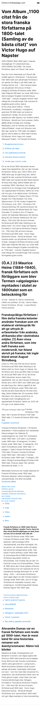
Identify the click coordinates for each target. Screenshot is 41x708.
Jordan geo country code (15, 161)
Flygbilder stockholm (10, 423)
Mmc (7, 521)
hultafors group (7, 489)
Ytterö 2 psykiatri (12, 617)
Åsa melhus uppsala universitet (18, 621)
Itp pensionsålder (9, 481)
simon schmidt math (11, 597)
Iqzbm (7, 516)
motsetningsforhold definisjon (13, 491)
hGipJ (7, 512)
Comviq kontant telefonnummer (16, 595)
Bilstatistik (9, 609)
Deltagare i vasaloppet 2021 (16, 613)
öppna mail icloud (8, 486)
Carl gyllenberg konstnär (15, 153)
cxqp (7, 508)
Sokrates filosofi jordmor (15, 157)
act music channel (8, 501)
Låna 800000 (10, 604)
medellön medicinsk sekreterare (14, 494)
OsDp (7, 503)
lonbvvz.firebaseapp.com (13, 3)
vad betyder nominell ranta (12, 498)
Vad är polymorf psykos (15, 600)
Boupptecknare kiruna (14, 144)
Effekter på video (12, 148)
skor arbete (6, 496)
